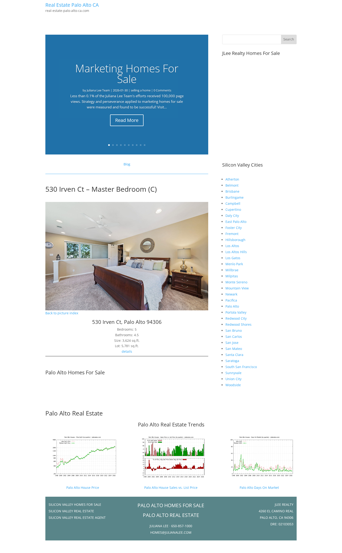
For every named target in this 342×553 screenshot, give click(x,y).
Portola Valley (235, 312)
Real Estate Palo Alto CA (72, 5)
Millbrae (231, 270)
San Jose (231, 342)
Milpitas (231, 276)
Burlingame (234, 197)
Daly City (232, 215)
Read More (126, 120)
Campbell (232, 203)
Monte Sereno (236, 282)
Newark (231, 294)
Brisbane (232, 191)
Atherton (232, 179)
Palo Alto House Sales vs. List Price (171, 487)
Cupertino (233, 209)
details (127, 351)
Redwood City (236, 318)
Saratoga (232, 361)
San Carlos (233, 336)
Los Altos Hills (236, 252)
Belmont (231, 185)
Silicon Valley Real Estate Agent (77, 517)
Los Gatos (232, 258)
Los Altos (232, 246)
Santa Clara (234, 354)
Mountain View (237, 288)
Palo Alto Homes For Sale (75, 372)
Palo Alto (232, 306)
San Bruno (233, 330)
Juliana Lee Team (98, 90)
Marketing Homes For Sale (126, 73)
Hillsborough (235, 240)
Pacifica (231, 300)
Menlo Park (234, 264)
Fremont (231, 233)
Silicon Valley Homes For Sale (75, 504)
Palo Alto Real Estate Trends (171, 424)
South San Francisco (241, 367)
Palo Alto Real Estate (74, 413)
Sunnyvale (233, 373)
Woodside (233, 385)
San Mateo (233, 348)
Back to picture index (61, 313)
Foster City (233, 227)
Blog (127, 164)
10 (144, 145)
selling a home (141, 90)
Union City (233, 379)
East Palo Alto (235, 221)
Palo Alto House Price (82, 487)
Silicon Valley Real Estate (71, 511)
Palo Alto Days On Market (259, 487)
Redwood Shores (238, 324)
